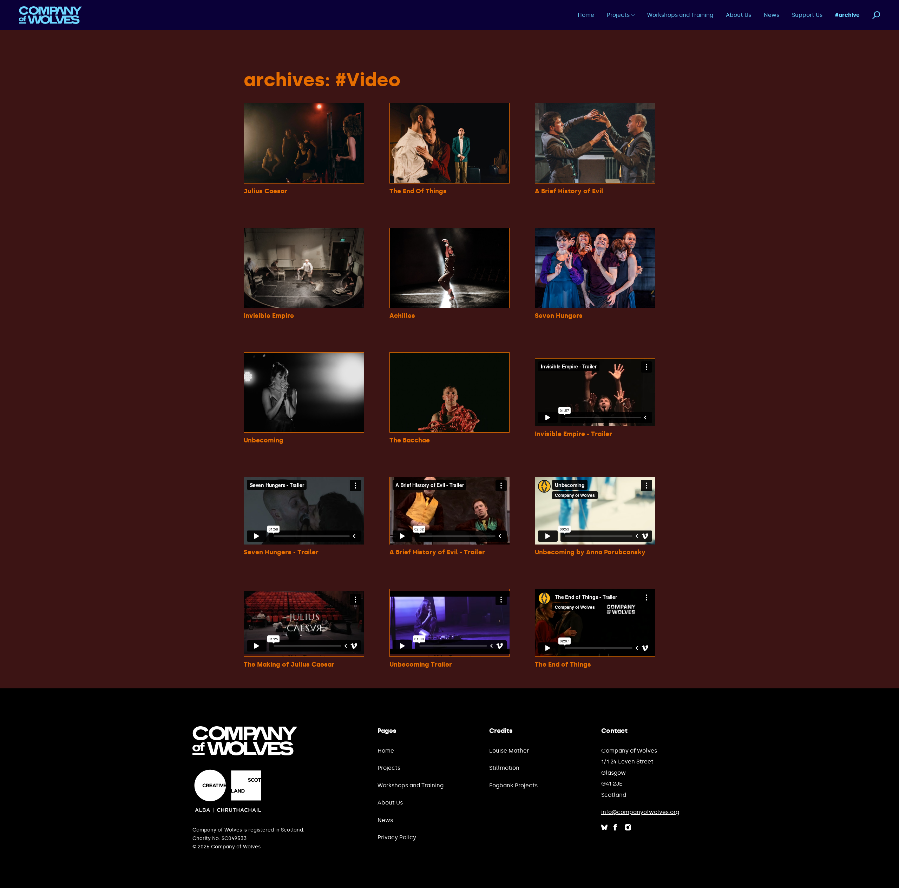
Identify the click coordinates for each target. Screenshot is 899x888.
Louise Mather (509, 750)
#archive (847, 15)
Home (586, 15)
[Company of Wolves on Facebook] (615, 827)
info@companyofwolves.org (640, 812)
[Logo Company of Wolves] (50, 15)
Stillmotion (504, 768)
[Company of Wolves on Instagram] (628, 827)
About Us (738, 15)
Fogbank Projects (513, 785)
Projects (618, 15)
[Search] (876, 15)
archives (284, 79)
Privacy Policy (397, 837)
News (771, 15)
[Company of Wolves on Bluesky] (604, 827)
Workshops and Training (680, 15)
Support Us (807, 15)
